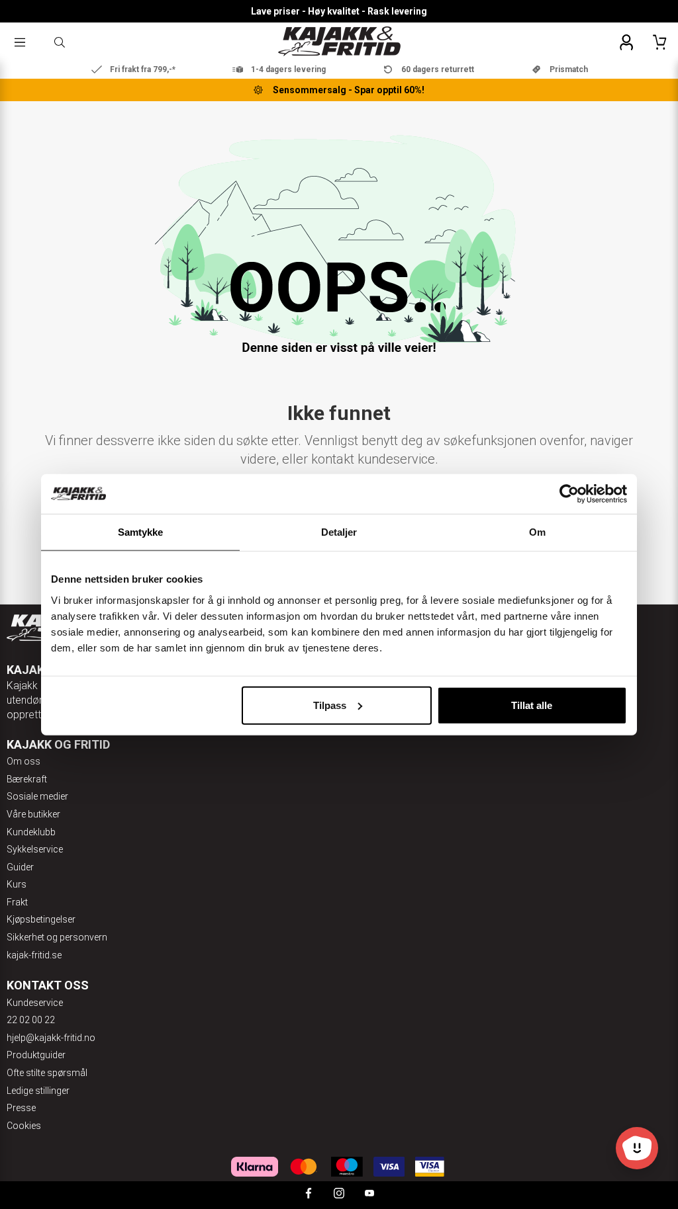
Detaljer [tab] (339, 532)
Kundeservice (35, 1002)
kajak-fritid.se (34, 955)
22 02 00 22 (31, 1020)
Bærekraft (27, 779)
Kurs (16, 884)
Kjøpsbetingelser (41, 919)
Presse (21, 1108)
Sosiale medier (37, 796)
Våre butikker (33, 814)
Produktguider (36, 1055)
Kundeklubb (31, 832)
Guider (20, 867)
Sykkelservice (35, 849)
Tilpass (329, 704)
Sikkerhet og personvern (57, 937)
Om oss (23, 761)
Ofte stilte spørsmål (47, 1072)
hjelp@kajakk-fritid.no (51, 1037)
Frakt (17, 902)
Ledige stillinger (38, 1090)
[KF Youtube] (369, 1194)
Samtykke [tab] (141, 532)
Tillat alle (531, 704)
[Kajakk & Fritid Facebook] (308, 1194)
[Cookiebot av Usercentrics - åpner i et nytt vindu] (569, 494)
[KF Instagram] (339, 1194)
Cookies (24, 1125)
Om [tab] (537, 532)
